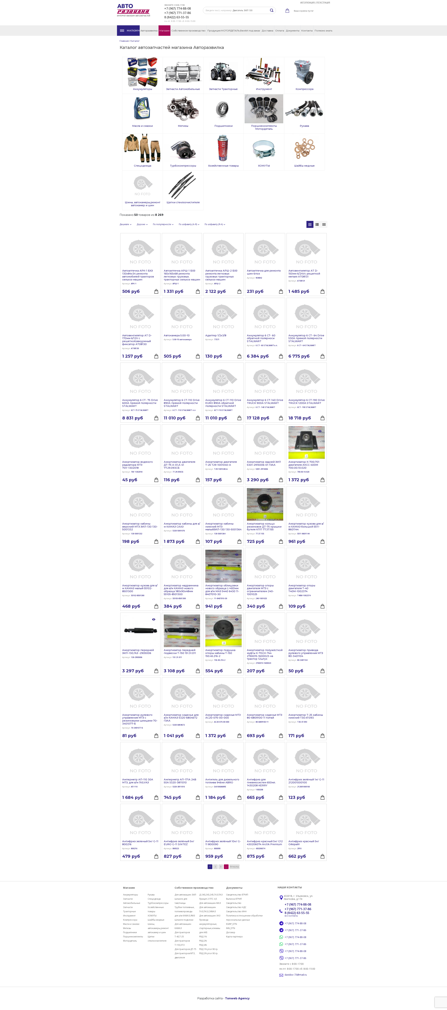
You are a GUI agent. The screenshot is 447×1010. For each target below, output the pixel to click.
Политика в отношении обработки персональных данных (244, 917)
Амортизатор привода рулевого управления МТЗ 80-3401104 (305, 653)
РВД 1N (203, 936)
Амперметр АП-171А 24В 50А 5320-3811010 (180, 781)
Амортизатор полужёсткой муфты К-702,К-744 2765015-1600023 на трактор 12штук (265, 654)
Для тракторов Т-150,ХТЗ (182, 942)
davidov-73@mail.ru (296, 974)
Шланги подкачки (184, 919)
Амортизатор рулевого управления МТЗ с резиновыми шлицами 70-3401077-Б (139, 719)
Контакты (307, 30)
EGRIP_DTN (231, 924)
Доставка (267, 30)
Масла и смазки (131, 924)
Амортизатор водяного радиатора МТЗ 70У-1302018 (137, 464)
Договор (230, 932)
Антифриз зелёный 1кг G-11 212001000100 (306, 781)
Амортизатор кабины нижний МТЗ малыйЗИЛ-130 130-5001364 (223, 526)
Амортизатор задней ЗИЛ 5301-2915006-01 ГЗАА (264, 463)
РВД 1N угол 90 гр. (208, 949)
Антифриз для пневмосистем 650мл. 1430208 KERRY (261, 782)
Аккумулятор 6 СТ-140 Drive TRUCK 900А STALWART (265, 402)
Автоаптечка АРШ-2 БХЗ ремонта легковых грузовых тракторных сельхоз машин (221, 275)
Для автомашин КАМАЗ (183, 926)
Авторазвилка (149, 30)
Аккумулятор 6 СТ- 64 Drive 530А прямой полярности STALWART (306, 338)
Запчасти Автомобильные (131, 901)
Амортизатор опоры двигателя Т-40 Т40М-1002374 (301, 588)
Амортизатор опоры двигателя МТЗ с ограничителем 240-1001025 (260, 590)
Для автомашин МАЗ (210, 903)
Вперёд (234, 866)
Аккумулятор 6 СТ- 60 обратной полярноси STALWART (261, 338)
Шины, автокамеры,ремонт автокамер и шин (158, 928)
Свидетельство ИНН (236, 911)
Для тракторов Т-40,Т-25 (182, 934)
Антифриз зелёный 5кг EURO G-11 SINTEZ (179, 843)
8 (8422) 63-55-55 (176, 17)
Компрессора (130, 919)
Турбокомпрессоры (158, 903)
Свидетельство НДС (236, 907)
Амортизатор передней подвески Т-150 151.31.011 (180, 652)
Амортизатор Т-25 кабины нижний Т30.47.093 (305, 716)
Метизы (127, 928)
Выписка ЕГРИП (234, 898)
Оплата (279, 30)
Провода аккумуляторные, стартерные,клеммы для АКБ (209, 926)
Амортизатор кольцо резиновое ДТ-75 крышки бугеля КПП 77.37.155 (264, 526)
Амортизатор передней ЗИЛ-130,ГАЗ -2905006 (138, 652)
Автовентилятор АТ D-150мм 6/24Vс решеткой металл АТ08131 (304, 273)
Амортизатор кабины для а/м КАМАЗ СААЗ (182, 525)
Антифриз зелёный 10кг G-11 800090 (223, 843)
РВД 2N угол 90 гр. (208, 953)
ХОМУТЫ (152, 915)
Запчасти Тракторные (129, 909)
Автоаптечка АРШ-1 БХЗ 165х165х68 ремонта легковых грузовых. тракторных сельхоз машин (182, 275)
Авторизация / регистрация (315, 2)
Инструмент (129, 915)
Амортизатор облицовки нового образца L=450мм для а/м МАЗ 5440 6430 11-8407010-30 (222, 590)
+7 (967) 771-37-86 (177, 13)
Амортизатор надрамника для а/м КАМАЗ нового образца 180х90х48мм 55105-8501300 (181, 590)
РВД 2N (203, 940)
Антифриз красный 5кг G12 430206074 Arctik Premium (265, 843)
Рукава (151, 894)
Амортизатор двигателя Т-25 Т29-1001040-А (221, 463)
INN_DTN (230, 928)
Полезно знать (323, 30)
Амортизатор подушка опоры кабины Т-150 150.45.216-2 (220, 653)
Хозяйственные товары (156, 909)
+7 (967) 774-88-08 (177, 8)
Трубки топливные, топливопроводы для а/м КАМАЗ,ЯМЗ (185, 911)
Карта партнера (234, 936)
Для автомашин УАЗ (209, 915)
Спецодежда (154, 898)
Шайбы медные (156, 919)
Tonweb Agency (237, 998)
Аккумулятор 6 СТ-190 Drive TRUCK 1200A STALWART (306, 402)
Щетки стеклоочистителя (157, 938)
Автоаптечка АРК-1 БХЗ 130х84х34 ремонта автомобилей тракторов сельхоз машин (138, 275)
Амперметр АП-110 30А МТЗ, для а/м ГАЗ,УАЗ (137, 781)
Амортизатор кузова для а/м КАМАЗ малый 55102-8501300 (139, 588)
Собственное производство (188, 30)
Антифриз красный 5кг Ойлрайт (303, 843)
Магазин (133, 30)
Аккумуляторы (130, 894)
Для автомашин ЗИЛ (185, 894)
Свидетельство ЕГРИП (237, 894)
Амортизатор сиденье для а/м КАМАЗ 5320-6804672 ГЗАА (181, 717)
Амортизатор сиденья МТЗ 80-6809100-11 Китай (264, 716)
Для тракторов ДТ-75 (185, 949)
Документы (292, 30)
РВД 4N (203, 944)
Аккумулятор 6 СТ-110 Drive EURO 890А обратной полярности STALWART (223, 403)
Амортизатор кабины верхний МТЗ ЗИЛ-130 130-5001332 (140, 526)
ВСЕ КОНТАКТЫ (291, 916)
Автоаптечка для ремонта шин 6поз (264, 272)
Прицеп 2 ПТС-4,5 (208, 898)
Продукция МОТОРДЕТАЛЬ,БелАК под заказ (233, 30)
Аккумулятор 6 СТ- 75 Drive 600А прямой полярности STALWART (140, 403)
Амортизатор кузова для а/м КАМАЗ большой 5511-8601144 (306, 526)
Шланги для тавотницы (181, 901)
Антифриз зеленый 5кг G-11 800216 (140, 843)
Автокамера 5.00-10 (177, 335)
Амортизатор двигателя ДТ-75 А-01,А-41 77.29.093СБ (179, 464)
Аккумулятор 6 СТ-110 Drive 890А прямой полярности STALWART (182, 403)
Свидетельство (233, 903)
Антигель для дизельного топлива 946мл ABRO (222, 781)
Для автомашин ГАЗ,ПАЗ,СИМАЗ (207, 909)
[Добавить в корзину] (156, 291)
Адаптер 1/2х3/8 (215, 335)
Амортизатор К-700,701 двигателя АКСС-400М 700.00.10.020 (303, 464)
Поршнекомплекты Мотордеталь (133, 938)
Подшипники (130, 932)
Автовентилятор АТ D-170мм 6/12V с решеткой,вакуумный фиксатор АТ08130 (137, 340)
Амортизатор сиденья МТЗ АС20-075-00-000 (223, 716)
